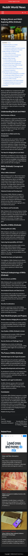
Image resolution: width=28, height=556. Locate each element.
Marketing (13, 531)
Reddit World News (14, 7)
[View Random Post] (23, 13)
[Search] (25, 13)
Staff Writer (5, 25)
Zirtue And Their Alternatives (10, 456)
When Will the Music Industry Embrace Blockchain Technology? (13, 534)
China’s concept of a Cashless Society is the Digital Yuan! (14, 494)
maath (3, 458)
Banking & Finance (10, 411)
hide (9, 42)
